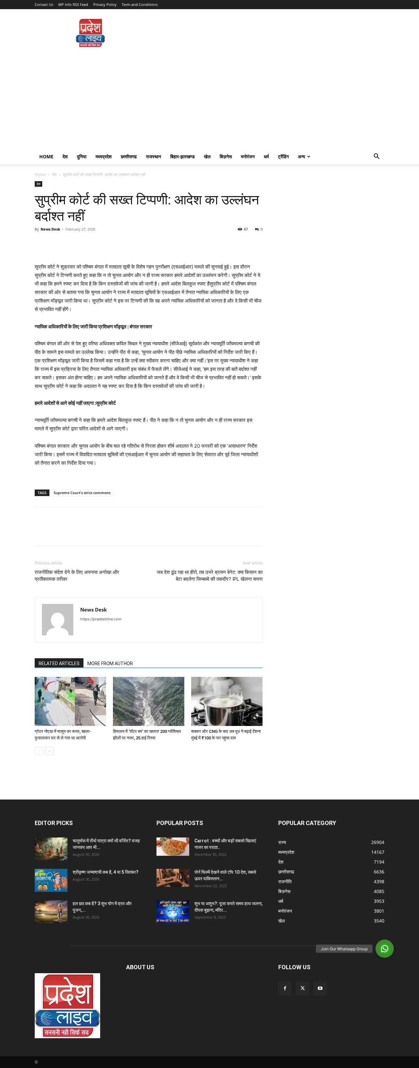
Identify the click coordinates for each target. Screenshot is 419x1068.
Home (46, 156)
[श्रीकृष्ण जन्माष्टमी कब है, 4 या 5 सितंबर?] (51, 880)
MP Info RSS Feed (73, 4)
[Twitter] (56, 243)
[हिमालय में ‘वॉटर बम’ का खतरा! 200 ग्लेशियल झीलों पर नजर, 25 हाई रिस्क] (148, 701)
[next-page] (49, 751)
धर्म (266, 156)
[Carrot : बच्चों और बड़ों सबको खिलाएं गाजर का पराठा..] (172, 846)
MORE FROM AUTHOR (110, 663)
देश (65, 156)
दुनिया (81, 156)
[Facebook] (41, 243)
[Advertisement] (209, 100)
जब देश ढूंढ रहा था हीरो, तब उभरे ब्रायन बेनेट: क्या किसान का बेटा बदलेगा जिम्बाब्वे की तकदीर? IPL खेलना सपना (210, 575)
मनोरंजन (248, 156)
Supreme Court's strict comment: (82, 492)
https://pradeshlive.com (100, 619)
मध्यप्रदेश (104, 156)
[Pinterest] (71, 243)
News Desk (50, 229)
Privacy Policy (105, 4)
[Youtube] (320, 988)
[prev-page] (39, 751)
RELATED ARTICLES (59, 663)
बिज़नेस (226, 156)
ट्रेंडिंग (283, 156)
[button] (376, 157)
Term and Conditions (139, 4)
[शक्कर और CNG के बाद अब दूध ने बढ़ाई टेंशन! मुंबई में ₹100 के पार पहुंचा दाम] (227, 701)
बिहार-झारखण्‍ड (182, 156)
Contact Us (44, 4)
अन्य (301, 156)
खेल (207, 156)
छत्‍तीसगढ (129, 156)
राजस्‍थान (153, 156)
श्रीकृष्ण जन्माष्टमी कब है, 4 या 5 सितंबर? (105, 872)
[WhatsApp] (86, 243)
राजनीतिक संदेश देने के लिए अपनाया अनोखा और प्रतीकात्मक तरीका (77, 575)
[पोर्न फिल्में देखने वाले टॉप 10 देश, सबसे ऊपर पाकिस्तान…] (172, 878)
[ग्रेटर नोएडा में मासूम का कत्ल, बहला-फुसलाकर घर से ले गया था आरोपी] (70, 701)
